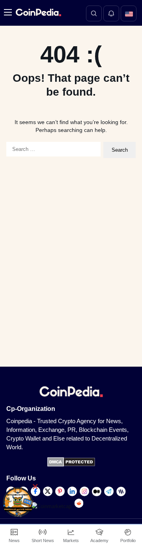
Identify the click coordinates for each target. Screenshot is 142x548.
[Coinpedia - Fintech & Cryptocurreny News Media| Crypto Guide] (37, 12)
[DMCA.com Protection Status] (71, 465)
